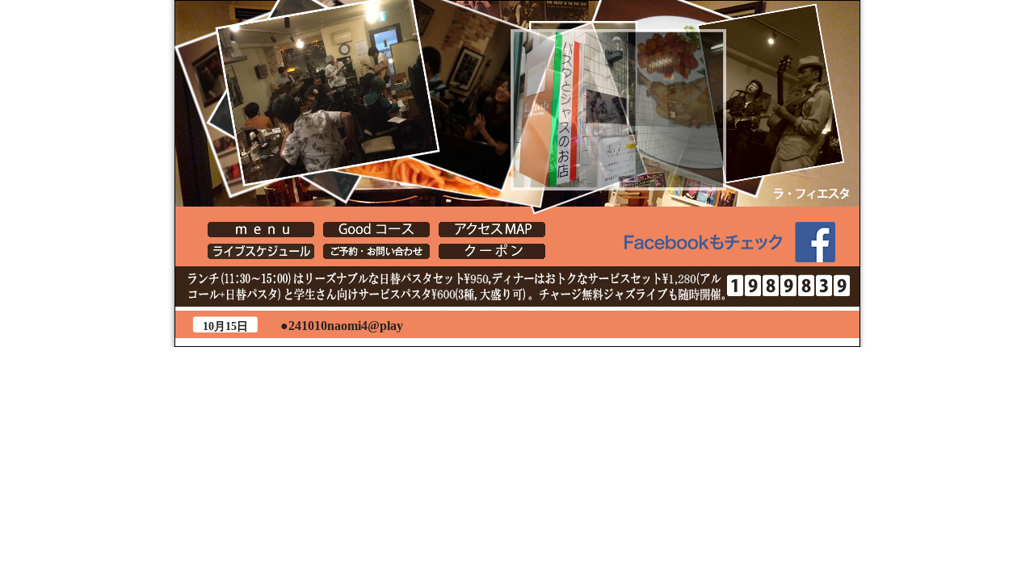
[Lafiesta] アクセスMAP (492, 229)
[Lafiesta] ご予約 (376, 251)
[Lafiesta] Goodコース (376, 229)
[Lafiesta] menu (261, 229)
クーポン (492, 251)
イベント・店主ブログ (261, 251)
